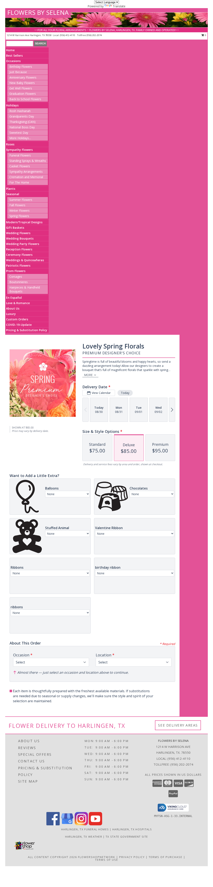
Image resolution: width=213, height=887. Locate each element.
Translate (119, 6)
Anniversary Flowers (22, 77)
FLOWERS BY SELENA (38, 12)
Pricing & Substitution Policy (26, 330)
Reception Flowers (19, 249)
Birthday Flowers (20, 67)
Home (10, 50)
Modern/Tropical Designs (24, 222)
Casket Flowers (19, 166)
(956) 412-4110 (68, 35)
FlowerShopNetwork (96, 857)
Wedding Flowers (18, 233)
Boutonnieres (18, 282)
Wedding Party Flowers (22, 244)
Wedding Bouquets (19, 238)
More (88, 375)
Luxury (11, 314)
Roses (10, 144)
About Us (12, 308)
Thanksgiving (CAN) (22, 122)
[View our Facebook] (53, 824)
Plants (10, 189)
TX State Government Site (127, 836)
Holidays (12, 105)
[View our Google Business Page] (67, 824)
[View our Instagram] (81, 824)
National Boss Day (22, 127)
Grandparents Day (21, 116)
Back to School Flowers (25, 99)
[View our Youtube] (95, 824)
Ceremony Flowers (19, 255)
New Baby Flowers (22, 83)
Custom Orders (17, 319)
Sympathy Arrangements (26, 172)
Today (125, 393)
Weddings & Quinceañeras (25, 260)
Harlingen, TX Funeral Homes (85, 829)
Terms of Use (106, 860)
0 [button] (205, 35)
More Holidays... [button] (20, 138)
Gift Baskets (15, 228)
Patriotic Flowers (18, 265)
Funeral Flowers (20, 155)
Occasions (13, 61)
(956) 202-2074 (94, 35)
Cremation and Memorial (26, 177)
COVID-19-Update (19, 325)
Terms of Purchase (165, 857)
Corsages (15, 277)
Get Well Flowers (20, 88)
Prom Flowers (15, 271)
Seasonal (12, 194)
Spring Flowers (19, 216)
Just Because (18, 72)
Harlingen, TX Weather (83, 836)
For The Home (19, 182)
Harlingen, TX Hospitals (132, 829)
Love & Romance (18, 303)
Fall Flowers (17, 205)
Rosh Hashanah (20, 111)
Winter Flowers (19, 210)
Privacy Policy (132, 857)
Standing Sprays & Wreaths (27, 161)
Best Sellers (14, 55)
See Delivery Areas (178, 725)
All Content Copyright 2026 (52, 857)
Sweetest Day (18, 133)
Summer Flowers (20, 200)
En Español (14, 298)
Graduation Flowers (22, 94)
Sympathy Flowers (19, 150)
